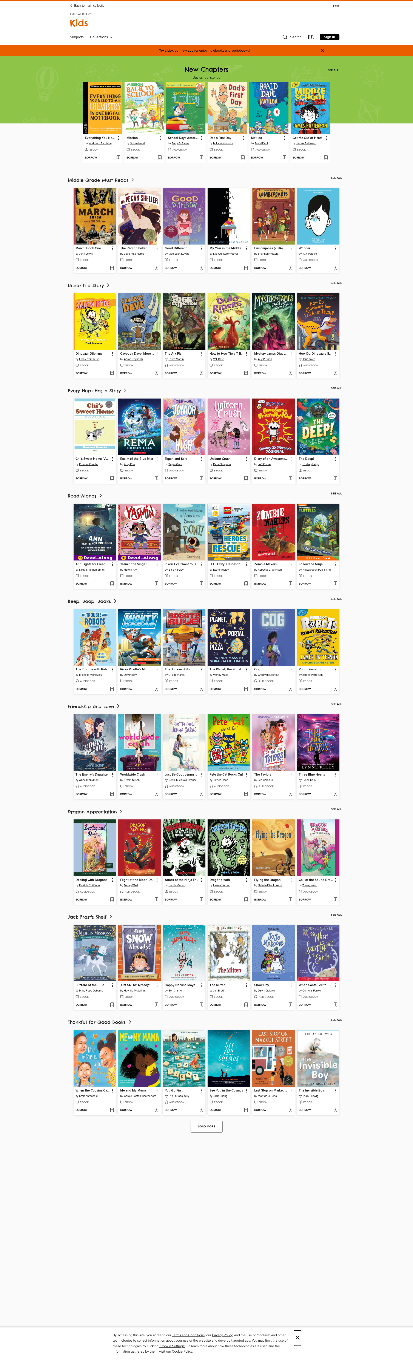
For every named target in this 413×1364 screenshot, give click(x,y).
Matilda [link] (256, 138)
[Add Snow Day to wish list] (290, 1005)
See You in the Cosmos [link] (226, 1091)
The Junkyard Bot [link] (178, 669)
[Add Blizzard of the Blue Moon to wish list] (112, 1005)
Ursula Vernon (176, 885)
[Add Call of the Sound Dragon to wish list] (335, 900)
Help (336, 6)
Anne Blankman (89, 780)
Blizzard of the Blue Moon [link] (93, 985)
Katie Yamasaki (88, 1096)
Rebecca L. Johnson (270, 569)
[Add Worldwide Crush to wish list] (156, 794)
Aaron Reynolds (133, 359)
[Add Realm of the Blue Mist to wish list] (156, 479)
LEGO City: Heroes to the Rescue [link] (227, 564)
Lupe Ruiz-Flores (134, 254)
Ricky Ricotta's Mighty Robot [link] (137, 669)
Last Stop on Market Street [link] (271, 1091)
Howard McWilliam (135, 990)
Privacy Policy (222, 1335)
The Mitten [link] (217, 985)
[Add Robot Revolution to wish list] (335, 689)
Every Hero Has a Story (95, 391)
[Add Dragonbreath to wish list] (246, 900)
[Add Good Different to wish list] (201, 268)
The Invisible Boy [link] (311, 1091)
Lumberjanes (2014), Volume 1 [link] (271, 248)
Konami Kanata (88, 464)
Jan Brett (218, 990)
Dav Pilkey (130, 675)
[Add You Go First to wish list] (201, 1110)
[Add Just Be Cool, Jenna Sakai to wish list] (201, 794)
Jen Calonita (265, 780)
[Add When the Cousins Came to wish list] (112, 1110)
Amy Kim (129, 464)
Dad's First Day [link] (220, 138)
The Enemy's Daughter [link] (92, 775)
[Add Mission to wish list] (159, 158)
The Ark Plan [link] (174, 354)
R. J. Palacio (309, 254)
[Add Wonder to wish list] (335, 268)
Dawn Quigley (266, 990)
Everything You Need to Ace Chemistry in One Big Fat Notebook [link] (100, 138)
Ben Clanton (175, 990)
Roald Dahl (261, 143)
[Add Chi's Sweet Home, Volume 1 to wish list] (112, 479)
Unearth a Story (87, 285)
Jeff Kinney (264, 464)
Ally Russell (265, 359)
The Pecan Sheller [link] (133, 248)
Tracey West (131, 885)
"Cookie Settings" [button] (172, 1346)
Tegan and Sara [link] (176, 459)
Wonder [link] (304, 248)
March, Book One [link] (88, 248)
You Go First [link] (174, 1091)
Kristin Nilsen (132, 780)
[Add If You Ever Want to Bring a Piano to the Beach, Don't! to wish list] (201, 584)
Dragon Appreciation (93, 812)
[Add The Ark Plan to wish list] (201, 373)
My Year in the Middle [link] (225, 248)
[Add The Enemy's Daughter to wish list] (112, 794)
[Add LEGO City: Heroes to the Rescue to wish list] (246, 584)
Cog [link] (257, 669)
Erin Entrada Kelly (178, 1096)
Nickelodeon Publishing (316, 569)
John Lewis (86, 254)
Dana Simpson (222, 464)
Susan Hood (137, 143)
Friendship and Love (92, 706)
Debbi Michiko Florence (182, 780)
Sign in (329, 37)
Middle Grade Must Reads (99, 180)
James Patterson (306, 143)
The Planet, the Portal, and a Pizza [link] (227, 669)
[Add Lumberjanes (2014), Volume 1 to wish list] (290, 268)
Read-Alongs (83, 496)
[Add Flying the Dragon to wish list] (290, 900)
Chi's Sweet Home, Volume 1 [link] (93, 459)
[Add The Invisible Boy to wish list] (335, 1110)
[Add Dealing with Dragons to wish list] (112, 900)
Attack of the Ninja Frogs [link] (182, 880)
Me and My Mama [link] (133, 1091)
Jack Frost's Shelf (88, 917)
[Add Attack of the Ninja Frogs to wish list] (201, 900)
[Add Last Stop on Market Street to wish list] (290, 1110)
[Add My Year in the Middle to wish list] (246, 268)
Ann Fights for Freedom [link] (93, 564)
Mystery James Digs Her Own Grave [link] (271, 354)
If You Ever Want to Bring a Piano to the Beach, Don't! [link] (182, 564)
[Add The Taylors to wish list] (290, 794)
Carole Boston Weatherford (140, 1096)
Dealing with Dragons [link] (91, 880)
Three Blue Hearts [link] (312, 775)
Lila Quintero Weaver (225, 254)
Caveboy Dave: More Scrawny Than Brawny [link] (137, 354)
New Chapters (206, 69)
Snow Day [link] (261, 985)
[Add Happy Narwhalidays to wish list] (201, 1005)
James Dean (220, 780)
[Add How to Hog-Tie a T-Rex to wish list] (246, 373)
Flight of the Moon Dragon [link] (137, 880)
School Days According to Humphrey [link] (183, 138)
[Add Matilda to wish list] (284, 158)
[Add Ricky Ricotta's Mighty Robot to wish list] (156, 689)
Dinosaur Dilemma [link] (89, 354)
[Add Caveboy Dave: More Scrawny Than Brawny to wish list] (156, 373)
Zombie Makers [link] (265, 564)
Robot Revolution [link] (311, 669)
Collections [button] (100, 37)
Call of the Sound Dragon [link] (316, 880)
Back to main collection (89, 6)
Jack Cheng (220, 1096)
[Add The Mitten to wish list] (246, 1005)
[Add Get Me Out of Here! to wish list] (325, 158)
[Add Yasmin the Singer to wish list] (156, 584)
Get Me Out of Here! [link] (307, 138)
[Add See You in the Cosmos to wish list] (246, 1110)
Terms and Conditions (188, 1335)
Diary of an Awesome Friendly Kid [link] (271, 459)
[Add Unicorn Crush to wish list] (246, 479)
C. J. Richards (176, 675)
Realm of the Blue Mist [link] (136, 459)
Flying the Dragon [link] (267, 880)
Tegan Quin (175, 464)
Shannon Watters (268, 254)
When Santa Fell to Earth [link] (316, 985)
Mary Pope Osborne (91, 990)
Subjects (77, 37)
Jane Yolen (308, 359)
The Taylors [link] (262, 775)
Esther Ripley (221, 569)
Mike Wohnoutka (223, 143)
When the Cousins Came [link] (93, 1091)
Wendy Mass (220, 675)
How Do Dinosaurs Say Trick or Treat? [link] (316, 354)
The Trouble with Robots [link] (93, 669)
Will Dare (218, 359)
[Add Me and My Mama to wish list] (156, 1110)
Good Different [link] (176, 248)
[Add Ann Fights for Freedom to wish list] (112, 584)
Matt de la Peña (267, 1096)
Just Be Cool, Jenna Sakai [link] (182, 775)
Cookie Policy (182, 1351)
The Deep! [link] (306, 459)
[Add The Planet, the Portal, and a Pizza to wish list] (246, 689)
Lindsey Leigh (310, 464)
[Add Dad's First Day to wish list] (242, 158)
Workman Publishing (101, 143)
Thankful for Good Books (98, 1022)
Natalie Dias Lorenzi (270, 885)
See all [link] (333, 70)
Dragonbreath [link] (220, 880)
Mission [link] (132, 138)
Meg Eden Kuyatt (178, 254)
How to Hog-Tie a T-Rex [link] (227, 354)
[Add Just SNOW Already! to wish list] (156, 1005)
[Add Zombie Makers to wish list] (290, 584)
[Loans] (311, 38)
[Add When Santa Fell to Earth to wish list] (335, 1005)
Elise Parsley (175, 569)
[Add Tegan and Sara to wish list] (201, 479)
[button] (291, 38)
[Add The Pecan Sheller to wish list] (156, 268)
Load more (206, 1126)
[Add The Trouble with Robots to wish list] (112, 689)
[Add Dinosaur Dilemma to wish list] (112, 373)
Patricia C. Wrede (89, 885)
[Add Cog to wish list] (290, 689)
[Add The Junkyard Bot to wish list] (201, 689)
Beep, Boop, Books (90, 601)
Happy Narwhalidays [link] (180, 985)
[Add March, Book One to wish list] (112, 268)
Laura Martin (176, 359)
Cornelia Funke (311, 990)
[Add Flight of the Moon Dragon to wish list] (156, 900)
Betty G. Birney (180, 143)
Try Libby (166, 50)
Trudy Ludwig (310, 1096)
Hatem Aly (130, 569)
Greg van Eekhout (268, 675)
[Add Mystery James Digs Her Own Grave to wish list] (290, 373)
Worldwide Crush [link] (132, 775)
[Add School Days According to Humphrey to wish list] (201, 158)
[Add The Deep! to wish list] (335, 479)
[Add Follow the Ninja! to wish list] (335, 584)
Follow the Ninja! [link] (311, 564)
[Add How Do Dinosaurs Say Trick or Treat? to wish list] (335, 373)
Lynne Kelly (309, 780)
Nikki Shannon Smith (92, 569)
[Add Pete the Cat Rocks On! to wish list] (246, 794)
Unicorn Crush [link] (220, 459)
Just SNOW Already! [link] (135, 985)
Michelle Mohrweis (90, 675)
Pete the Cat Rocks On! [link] (226, 775)
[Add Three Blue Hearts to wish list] (335, 794)
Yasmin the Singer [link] (133, 564)
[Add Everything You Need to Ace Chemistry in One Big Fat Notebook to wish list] (118, 158)
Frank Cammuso (89, 359)
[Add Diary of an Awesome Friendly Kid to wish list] (290, 479)
